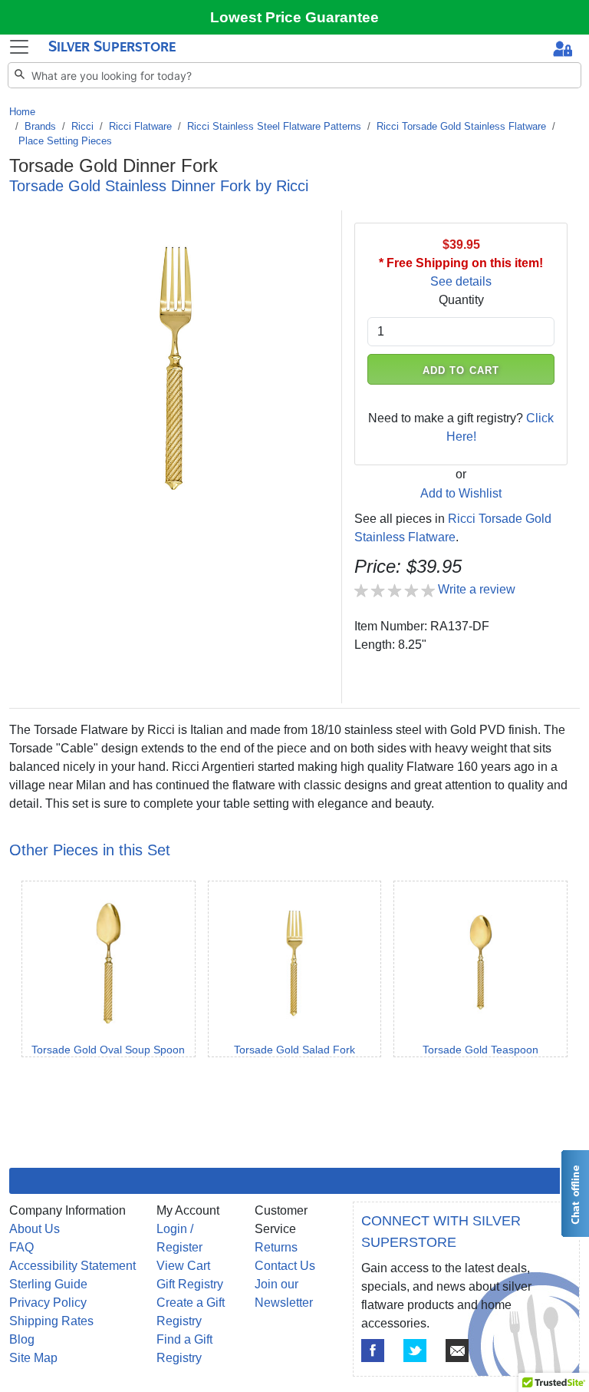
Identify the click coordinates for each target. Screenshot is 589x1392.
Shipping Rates (51, 1321)
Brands (40, 126)
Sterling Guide (48, 1284)
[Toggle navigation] (19, 46)
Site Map (33, 1357)
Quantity (461, 299)
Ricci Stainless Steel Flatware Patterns (274, 126)
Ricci (82, 126)
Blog (22, 1339)
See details (461, 281)
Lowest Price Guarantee (294, 17)
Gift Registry (189, 1284)
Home (22, 111)
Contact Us (285, 1265)
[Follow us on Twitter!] (414, 1350)
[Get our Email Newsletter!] (457, 1350)
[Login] (562, 50)
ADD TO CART (461, 370)
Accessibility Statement (72, 1265)
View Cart (183, 1265)
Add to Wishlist (461, 493)
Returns (276, 1247)
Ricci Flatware (140, 126)
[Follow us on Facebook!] (372, 1350)
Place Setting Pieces (65, 141)
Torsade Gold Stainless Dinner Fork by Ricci (158, 185)
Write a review (476, 589)
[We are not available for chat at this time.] (574, 1193)
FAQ (21, 1247)
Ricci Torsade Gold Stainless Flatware (461, 126)
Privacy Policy (48, 1302)
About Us (34, 1228)
